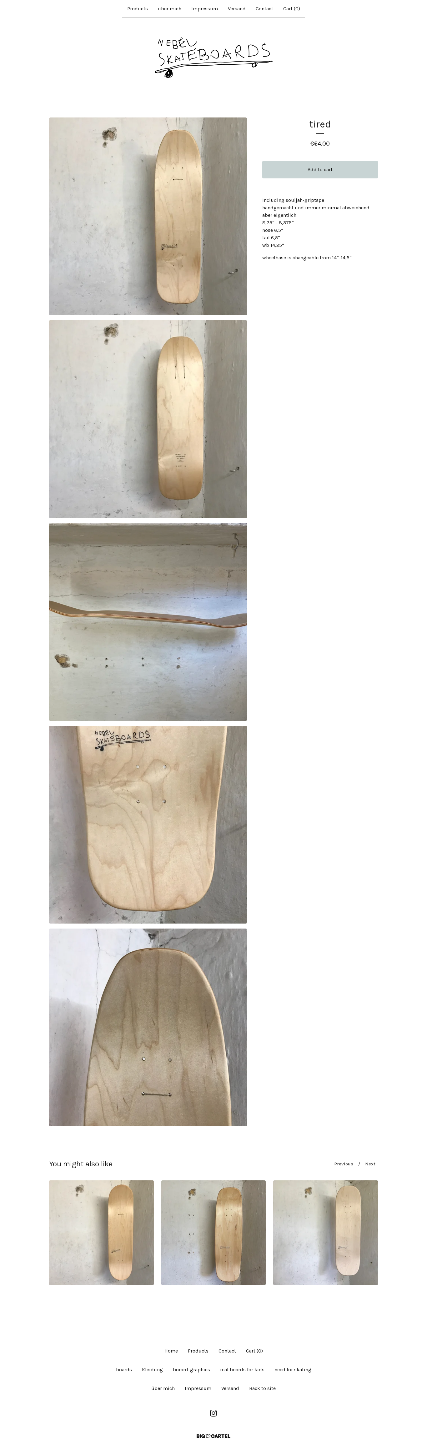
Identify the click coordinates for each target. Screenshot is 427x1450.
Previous (343, 1164)
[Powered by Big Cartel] (213, 1436)
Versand (237, 9)
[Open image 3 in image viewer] (148, 622)
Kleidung (152, 1370)
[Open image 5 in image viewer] (148, 1027)
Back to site (262, 1388)
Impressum (204, 9)
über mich (169, 9)
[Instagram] (213, 1413)
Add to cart (320, 169)
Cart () (291, 9)
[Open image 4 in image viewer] (148, 825)
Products (137, 9)
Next (370, 1164)
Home (171, 1351)
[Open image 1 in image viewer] (148, 216)
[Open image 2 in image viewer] (148, 419)
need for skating (292, 1370)
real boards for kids (242, 1370)
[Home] (214, 57)
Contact (264, 9)
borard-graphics (191, 1370)
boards (124, 1370)
